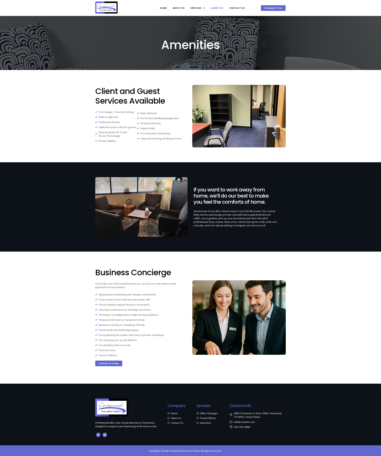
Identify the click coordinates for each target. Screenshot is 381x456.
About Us (179, 8)
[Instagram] (105, 435)
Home (163, 8)
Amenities (217, 8)
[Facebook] (98, 435)
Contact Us (237, 8)
